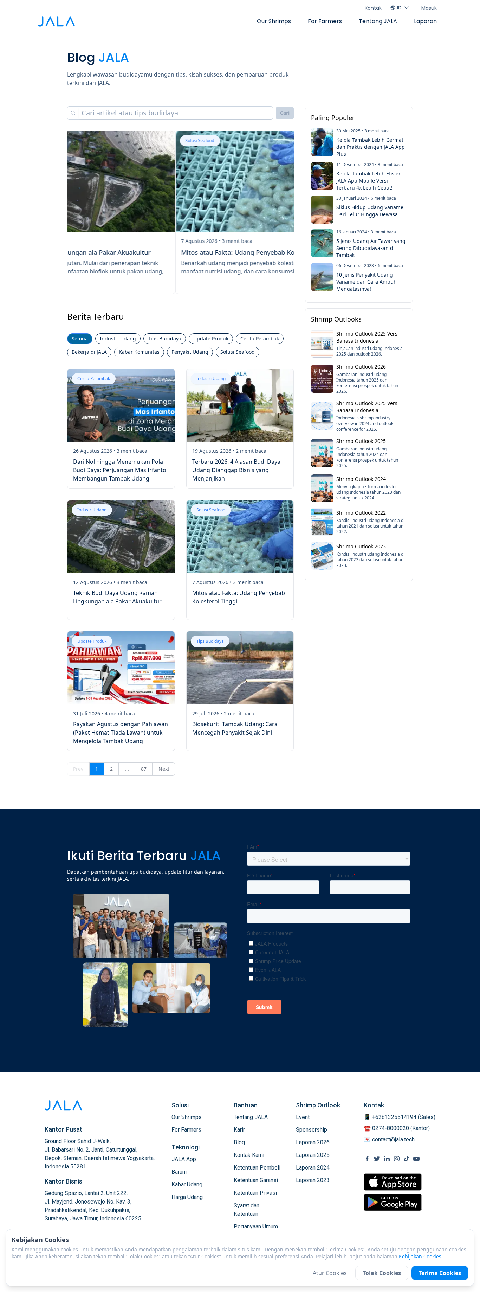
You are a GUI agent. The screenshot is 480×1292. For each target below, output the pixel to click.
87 (144, 769)
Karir (239, 1129)
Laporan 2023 (313, 1180)
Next (163, 769)
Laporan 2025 (313, 1155)
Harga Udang (187, 1197)
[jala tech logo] (56, 21)
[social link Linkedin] (386, 1158)
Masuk (429, 8)
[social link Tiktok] (406, 1158)
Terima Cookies (440, 1273)
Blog (239, 1142)
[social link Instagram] (396, 1158)
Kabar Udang (186, 1184)
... (127, 769)
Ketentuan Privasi (255, 1193)
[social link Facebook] (367, 1158)
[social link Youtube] (416, 1158)
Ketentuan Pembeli (257, 1167)
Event (303, 1117)
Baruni (179, 1171)
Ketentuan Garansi (256, 1180)
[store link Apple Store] (393, 1182)
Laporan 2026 (313, 1142)
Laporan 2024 (313, 1167)
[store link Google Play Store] (393, 1202)
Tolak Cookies (382, 1273)
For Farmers (325, 21)
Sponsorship (311, 1129)
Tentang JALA (378, 21)
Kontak (373, 8)
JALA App (183, 1159)
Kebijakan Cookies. (421, 1256)
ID (399, 7)
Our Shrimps (274, 21)
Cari (285, 113)
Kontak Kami (249, 1155)
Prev (78, 769)
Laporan (425, 21)
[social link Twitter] (377, 1158)
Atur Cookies (330, 1273)
